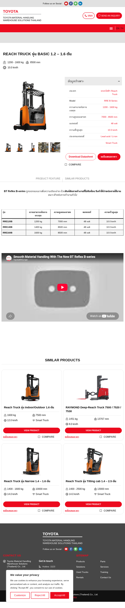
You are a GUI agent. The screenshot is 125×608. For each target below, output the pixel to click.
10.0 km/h (13, 67)
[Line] (76, 3)
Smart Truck (42, 420)
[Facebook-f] (71, 3)
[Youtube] (66, 3)
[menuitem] (117, 28)
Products (80, 561)
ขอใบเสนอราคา (109, 156)
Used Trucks (82, 572)
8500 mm (35, 62)
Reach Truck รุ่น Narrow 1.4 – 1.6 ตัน (27, 481)
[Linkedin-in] (80, 3)
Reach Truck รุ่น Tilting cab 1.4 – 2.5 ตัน (91, 481)
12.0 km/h (12, 420)
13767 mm (103, 419)
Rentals (80, 577)
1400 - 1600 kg (15, 489)
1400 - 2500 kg (77, 489)
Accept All (59, 595)
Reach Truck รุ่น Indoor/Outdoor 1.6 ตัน (29, 407)
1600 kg (11, 415)
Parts (102, 561)
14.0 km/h (12, 494)
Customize (20, 595)
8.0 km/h (73, 424)
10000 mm (41, 489)
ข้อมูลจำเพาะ (76, 81)
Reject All (40, 595)
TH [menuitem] (121, 28)
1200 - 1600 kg (15, 62)
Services (104, 567)
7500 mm (41, 415)
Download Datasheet (81, 156)
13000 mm (103, 489)
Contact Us (105, 577)
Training (104, 572)
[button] (111, 28)
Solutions (80, 567)
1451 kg (73, 419)
